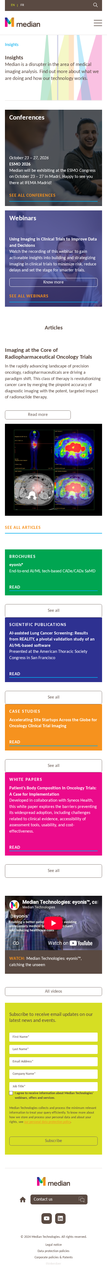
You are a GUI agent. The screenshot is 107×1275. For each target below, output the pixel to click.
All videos (53, 991)
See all (54, 610)
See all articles (23, 528)
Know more (53, 282)
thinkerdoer (53, 1263)
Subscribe (53, 1141)
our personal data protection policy (47, 1122)
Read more (38, 415)
